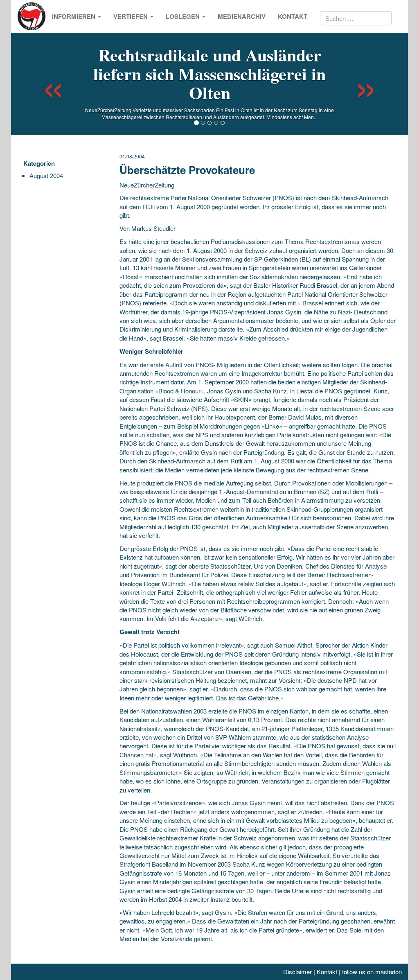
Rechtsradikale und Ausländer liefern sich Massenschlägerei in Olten (209, 73)
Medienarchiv (242, 16)
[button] (46, 84)
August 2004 (46, 175)
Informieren (74, 16)
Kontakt (292, 16)
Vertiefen (131, 16)
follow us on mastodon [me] (372, 971)
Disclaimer (297, 971)
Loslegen (183, 16)
